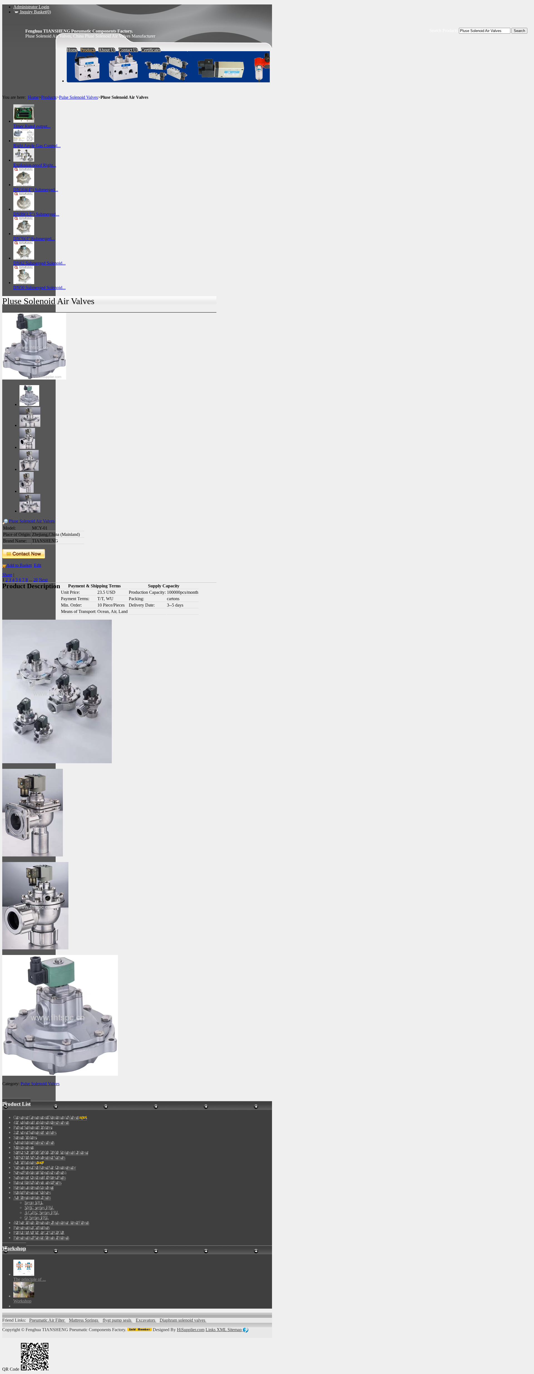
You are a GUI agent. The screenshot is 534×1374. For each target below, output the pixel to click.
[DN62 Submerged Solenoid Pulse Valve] (23, 258)
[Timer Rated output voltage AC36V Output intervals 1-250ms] (23, 121)
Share (7, 574)
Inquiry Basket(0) (35, 11)
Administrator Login (31, 6)
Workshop (14, 1248)
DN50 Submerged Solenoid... (39, 287)
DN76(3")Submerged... (34, 238)
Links (211, 1329)
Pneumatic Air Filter (47, 1320)
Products (48, 97)
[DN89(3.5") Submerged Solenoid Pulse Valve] (23, 209)
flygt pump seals (117, 1320)
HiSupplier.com (190, 1329)
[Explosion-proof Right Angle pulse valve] (23, 160)
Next (43, 579)
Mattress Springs (84, 1320)
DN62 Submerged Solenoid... (39, 263)
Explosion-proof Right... (34, 165)
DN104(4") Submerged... (35, 189)
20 (35, 579)
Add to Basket (19, 565)
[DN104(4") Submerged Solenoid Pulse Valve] (23, 184)
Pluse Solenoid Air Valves (32, 521)
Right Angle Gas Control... (37, 145)
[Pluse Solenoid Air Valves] (34, 378)
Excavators (146, 1320)
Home (33, 97)
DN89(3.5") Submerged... (36, 214)
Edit (37, 565)
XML (222, 1329)
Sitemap (235, 1329)
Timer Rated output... (32, 126)
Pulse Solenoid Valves (78, 97)
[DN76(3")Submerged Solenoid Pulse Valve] (23, 233)
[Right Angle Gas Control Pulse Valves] (23, 140)
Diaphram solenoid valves (183, 1320)
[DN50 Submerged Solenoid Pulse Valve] (23, 282)
